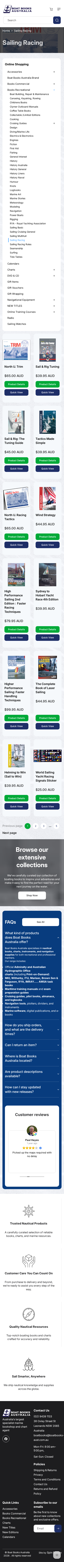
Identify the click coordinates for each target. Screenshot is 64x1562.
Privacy (38, 1474)
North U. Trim (13, 366)
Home (6, 30)
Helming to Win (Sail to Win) (15, 774)
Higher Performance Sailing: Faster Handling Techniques (14, 692)
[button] (58, 9)
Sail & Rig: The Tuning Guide (14, 441)
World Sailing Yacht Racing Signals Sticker (46, 776)
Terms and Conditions (47, 1479)
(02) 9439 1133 (43, 1416)
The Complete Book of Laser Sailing (45, 688)
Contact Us (40, 1484)
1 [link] (27, 826)
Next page (9, 833)
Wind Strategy (45, 515)
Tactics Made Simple (45, 441)
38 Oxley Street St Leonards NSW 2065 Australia (46, 1425)
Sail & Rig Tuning (47, 366)
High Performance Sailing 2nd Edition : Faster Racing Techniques (15, 601)
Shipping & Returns (45, 1470)
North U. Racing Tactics (15, 517)
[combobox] (32, 20)
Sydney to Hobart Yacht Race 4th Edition (47, 595)
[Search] (57, 20)
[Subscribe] (58, 1528)
